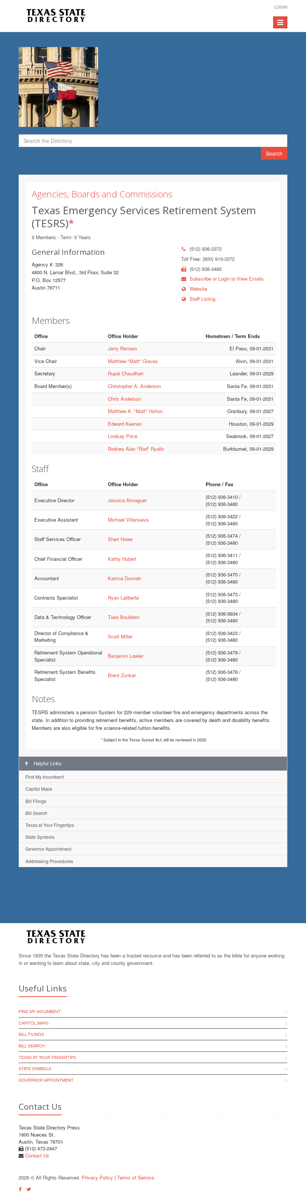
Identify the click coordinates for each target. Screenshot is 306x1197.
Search (274, 153)
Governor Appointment (48, 849)
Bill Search (36, 813)
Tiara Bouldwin (124, 617)
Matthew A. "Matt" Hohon (135, 411)
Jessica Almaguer (127, 500)
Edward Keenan (125, 423)
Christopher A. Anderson (134, 386)
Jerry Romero (122, 348)
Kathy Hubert (122, 558)
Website (198, 288)
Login (280, 7)
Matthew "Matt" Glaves (133, 361)
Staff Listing (202, 298)
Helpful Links (47, 763)
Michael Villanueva (128, 519)
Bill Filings (35, 801)
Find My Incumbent (44, 776)
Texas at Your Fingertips (49, 825)
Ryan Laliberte (123, 597)
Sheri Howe (120, 539)
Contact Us (37, 1155)
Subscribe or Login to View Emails (227, 278)
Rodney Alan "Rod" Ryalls (136, 448)
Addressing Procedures (49, 861)
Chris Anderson (124, 398)
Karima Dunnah (124, 578)
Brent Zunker (122, 675)
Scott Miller (120, 636)
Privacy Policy (97, 1177)
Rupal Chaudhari (125, 373)
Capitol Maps (38, 788)
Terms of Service (135, 1177)
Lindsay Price (122, 436)
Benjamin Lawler (125, 655)
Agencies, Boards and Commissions (102, 194)
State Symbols (39, 837)
